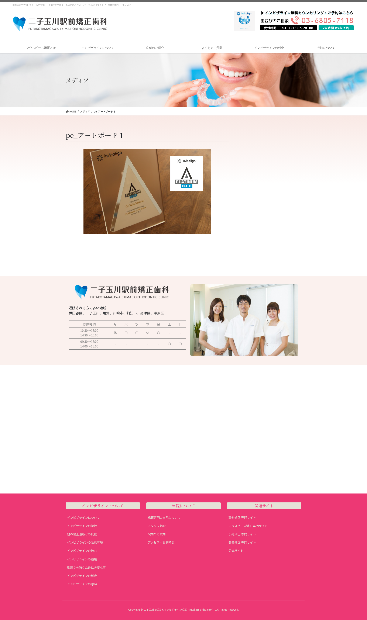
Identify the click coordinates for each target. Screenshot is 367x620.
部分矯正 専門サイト (242, 542)
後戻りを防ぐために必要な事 (86, 567)
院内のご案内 (157, 534)
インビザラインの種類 (82, 559)
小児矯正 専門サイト (242, 534)
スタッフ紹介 (157, 526)
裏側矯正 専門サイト (242, 517)
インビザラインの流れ (82, 550)
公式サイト (236, 550)
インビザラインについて (83, 517)
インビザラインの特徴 (82, 526)
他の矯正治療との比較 (82, 534)
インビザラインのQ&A (82, 584)
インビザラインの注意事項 (85, 542)
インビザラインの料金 (82, 576)
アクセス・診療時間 (161, 542)
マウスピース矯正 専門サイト (248, 526)
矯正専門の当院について (164, 517)
